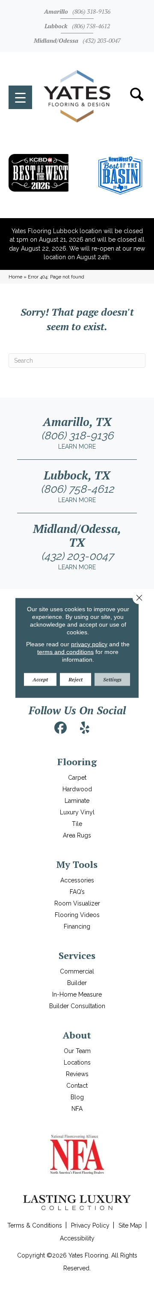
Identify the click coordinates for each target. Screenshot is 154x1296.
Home (15, 277)
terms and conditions (65, 651)
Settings (112, 679)
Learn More (77, 446)
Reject (75, 679)
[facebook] (60, 728)
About (77, 1035)
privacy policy (89, 644)
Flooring (77, 761)
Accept (40, 679)
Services (77, 955)
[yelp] (84, 728)
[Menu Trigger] (20, 97)
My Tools (77, 864)
